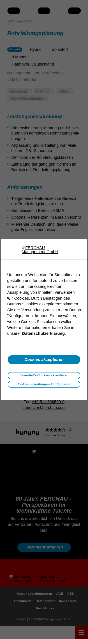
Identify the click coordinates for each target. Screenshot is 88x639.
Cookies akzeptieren (44, 359)
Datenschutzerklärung (43, 333)
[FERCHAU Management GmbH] (44, 250)
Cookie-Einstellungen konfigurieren (44, 384)
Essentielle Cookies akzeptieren (44, 375)
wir (10, 298)
